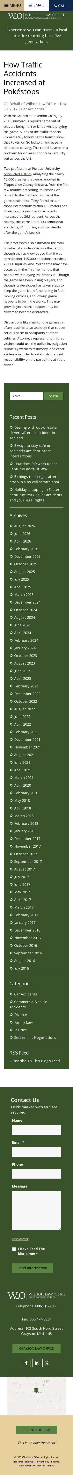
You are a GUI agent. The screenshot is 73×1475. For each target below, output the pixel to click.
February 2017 (26, 915)
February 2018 (26, 823)
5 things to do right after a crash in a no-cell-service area (34, 479)
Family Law (23, 1022)
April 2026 (22, 541)
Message (19, 1186)
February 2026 (26, 548)
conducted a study (18, 174)
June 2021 (22, 762)
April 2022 (22, 724)
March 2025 (23, 594)
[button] (12, 4)
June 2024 (22, 625)
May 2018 (22, 800)
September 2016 (28, 953)
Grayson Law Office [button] (36, 1348)
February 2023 (26, 686)
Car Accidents (32, 109)
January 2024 (24, 648)
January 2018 (24, 831)
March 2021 (23, 777)
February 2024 (26, 640)
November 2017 (27, 846)
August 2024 (24, 617)
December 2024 (27, 602)
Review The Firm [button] (36, 1430)
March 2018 (23, 815)
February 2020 (26, 792)
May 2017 (22, 892)
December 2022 (27, 693)
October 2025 (25, 564)
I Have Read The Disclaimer (31, 1251)
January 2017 (24, 922)
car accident (38, 327)
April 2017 (22, 899)
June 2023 (22, 670)
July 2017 (21, 876)
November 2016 (27, 937)
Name (17, 1120)
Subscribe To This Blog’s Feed (35, 1060)
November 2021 (27, 747)
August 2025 (24, 571)
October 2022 (25, 701)
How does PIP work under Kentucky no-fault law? (33, 466)
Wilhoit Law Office (41, 103)
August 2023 (24, 663)
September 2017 (28, 861)
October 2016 (25, 945)
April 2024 (22, 632)
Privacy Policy (42, 1461)
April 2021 (22, 770)
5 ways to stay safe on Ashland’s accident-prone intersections (31, 450)
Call (62, 5)
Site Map (29, 1461)
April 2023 (22, 678)
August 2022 (24, 709)
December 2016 (27, 930)
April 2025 (22, 587)
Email (18, 1142)
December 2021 (27, 739)
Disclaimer (20, 1239)
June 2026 (22, 533)
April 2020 (22, 785)
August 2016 (24, 960)
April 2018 (22, 808)
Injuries (20, 1030)
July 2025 (21, 579)
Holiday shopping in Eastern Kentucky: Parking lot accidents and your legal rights (36, 494)
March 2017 (23, 907)
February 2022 (26, 731)
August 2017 (24, 869)
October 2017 (25, 854)
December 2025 (27, 556)
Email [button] (38, 5)
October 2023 (25, 655)
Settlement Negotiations (35, 1037)
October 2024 (25, 609)
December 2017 (27, 838)
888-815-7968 (46, 1306)
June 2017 (22, 884)
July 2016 (21, 968)
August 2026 (24, 526)
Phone (17, 1164)
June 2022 (22, 716)
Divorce (20, 1014)
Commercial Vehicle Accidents (28, 1004)
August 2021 (24, 754)
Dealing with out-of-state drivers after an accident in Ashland (33, 432)
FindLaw (50, 1465)
